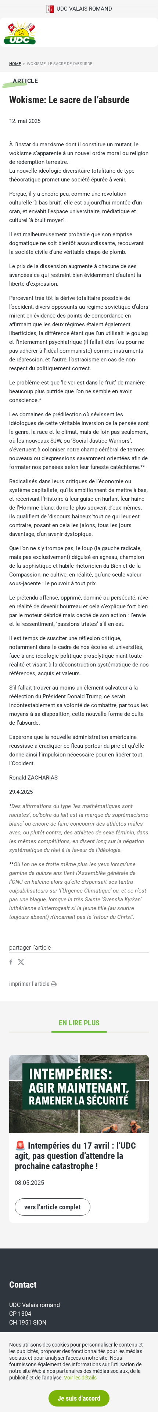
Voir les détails (80, 1378)
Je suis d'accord (79, 1398)
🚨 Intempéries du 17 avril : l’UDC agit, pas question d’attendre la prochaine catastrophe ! (75, 1156)
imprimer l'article (30, 983)
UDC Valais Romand (83, 8)
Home (15, 63)
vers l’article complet (52, 1207)
